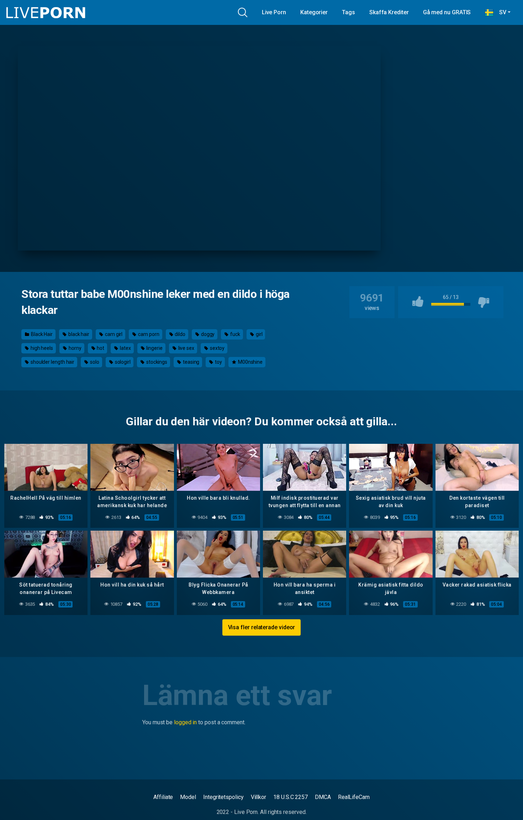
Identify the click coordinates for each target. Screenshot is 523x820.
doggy (207, 334)
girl (259, 334)
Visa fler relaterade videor (261, 627)
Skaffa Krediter (389, 12)
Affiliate (163, 797)
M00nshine (250, 362)
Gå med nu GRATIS (447, 12)
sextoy (216, 348)
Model (188, 797)
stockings (156, 362)
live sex (185, 348)
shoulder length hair (52, 362)
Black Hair (41, 334)
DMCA (323, 797)
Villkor (258, 797)
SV (499, 12)
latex (125, 348)
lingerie (153, 348)
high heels (41, 348)
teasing (190, 362)
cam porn (148, 334)
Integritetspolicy (223, 797)
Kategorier (314, 12)
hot (100, 348)
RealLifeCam (354, 797)
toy (218, 362)
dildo (179, 334)
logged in (185, 722)
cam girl (113, 334)
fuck (234, 334)
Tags (348, 12)
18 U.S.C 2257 (290, 797)
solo (94, 362)
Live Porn (274, 12)
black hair (78, 334)
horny (74, 348)
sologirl (122, 362)
